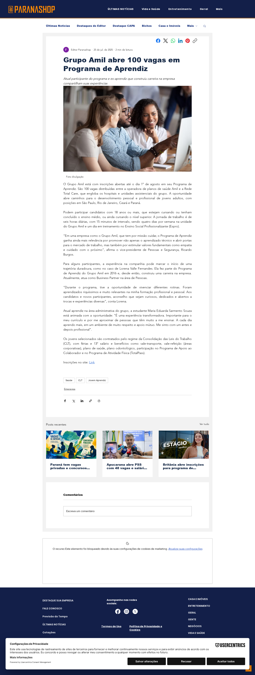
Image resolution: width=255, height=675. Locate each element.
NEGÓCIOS (195, 626)
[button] (220, 9)
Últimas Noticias (58, 25)
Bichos (147, 25)
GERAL (192, 612)
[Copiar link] (195, 41)
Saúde (69, 380)
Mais (190, 25)
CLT (80, 380)
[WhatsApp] (173, 41)
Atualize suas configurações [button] (185, 548)
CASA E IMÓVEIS (198, 599)
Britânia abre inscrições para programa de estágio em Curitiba (183, 466)
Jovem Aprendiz (97, 380)
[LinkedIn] (180, 41)
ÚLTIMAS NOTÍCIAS (51, 624)
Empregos (69, 388)
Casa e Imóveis (169, 25)
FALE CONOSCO (51, 608)
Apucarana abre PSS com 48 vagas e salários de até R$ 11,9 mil (127, 466)
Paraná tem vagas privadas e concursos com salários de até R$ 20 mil (70, 466)
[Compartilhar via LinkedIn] (82, 400)
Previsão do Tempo (51, 616)
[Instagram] (126, 611)
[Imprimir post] (99, 400)
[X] (135, 611)
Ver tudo (204, 424)
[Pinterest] (187, 41)
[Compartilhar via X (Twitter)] (73, 400)
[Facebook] (158, 41)
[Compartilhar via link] (90, 400)
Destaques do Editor (91, 25)
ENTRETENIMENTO (199, 606)
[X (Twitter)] (165, 41)
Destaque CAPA (124, 25)
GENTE (192, 619)
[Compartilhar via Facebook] (65, 400)
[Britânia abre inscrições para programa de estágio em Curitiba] (184, 445)
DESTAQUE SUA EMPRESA (51, 600)
